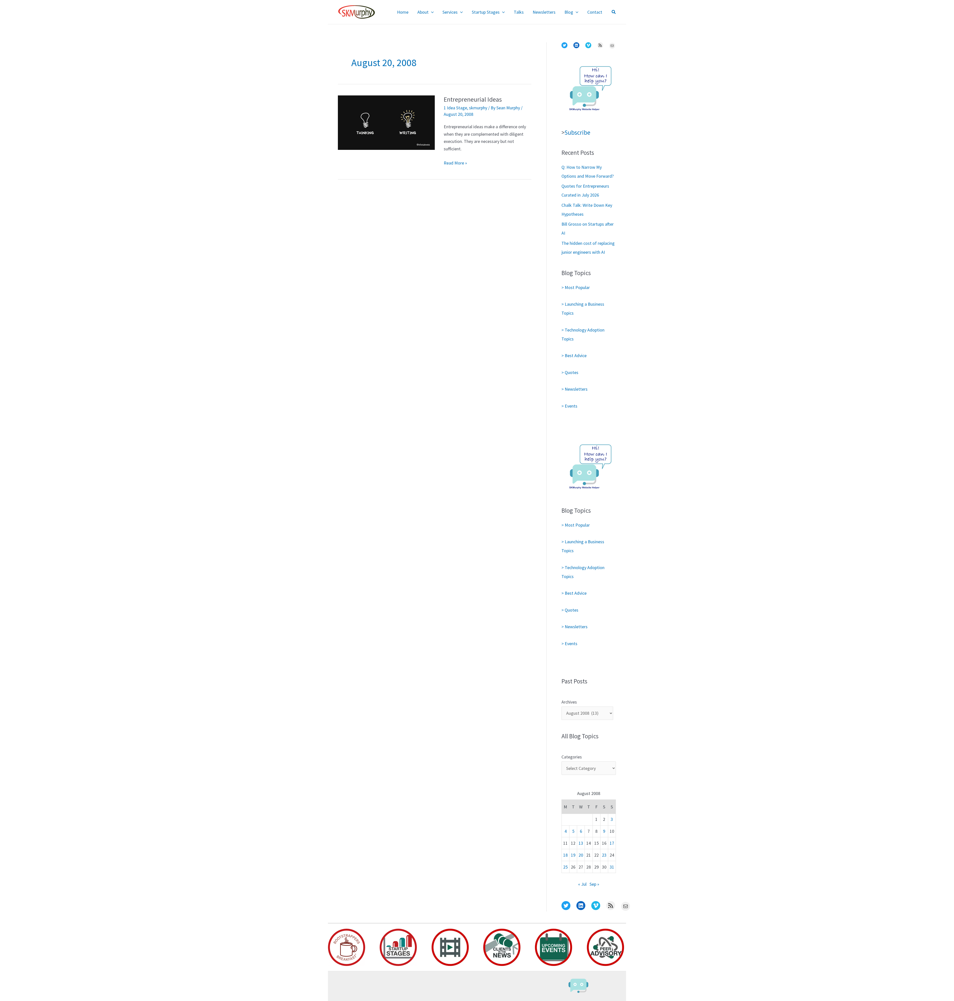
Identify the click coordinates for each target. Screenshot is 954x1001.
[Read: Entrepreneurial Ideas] (386, 122)
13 (581, 843)
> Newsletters (574, 389)
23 (604, 855)
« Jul (582, 884)
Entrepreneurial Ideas (473, 99)
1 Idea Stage (455, 108)
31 (612, 867)
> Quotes (569, 372)
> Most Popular (575, 287)
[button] (431, 12)
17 (612, 843)
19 (573, 855)
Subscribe (577, 132)
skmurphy (478, 108)
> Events (569, 406)
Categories (571, 757)
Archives (569, 702)
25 (565, 867)
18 (565, 855)
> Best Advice (574, 355)
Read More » (455, 163)
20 (581, 855)
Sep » (594, 884)
